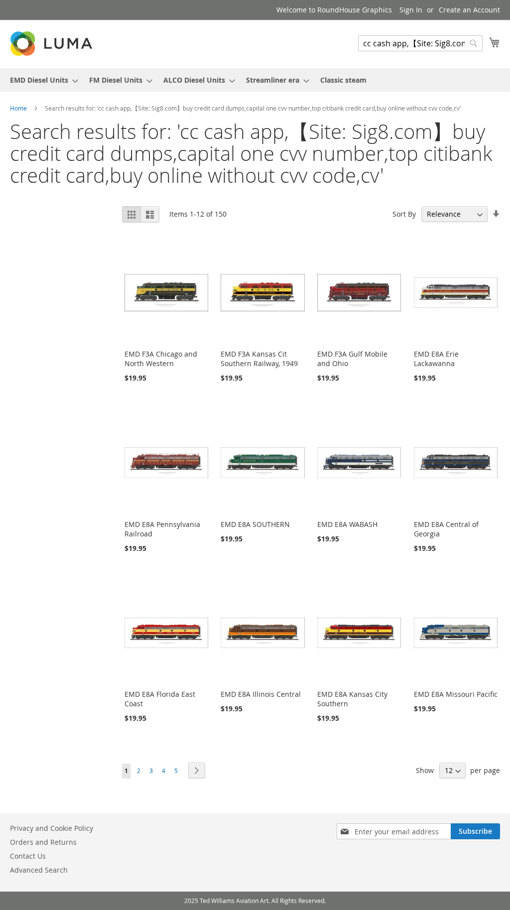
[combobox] (420, 43)
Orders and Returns (43, 842)
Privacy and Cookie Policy (51, 828)
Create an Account (469, 9)
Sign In (410, 9)
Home (19, 108)
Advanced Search (39, 870)
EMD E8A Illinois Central (261, 694)
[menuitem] (41, 80)
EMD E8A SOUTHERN (255, 524)
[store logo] (52, 43)
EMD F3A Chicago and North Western (161, 358)
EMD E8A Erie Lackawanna (436, 358)
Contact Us (28, 856)
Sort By (404, 214)
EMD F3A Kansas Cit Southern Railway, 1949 (259, 358)
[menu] (255, 80)
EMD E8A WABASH (347, 524)
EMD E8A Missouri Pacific (456, 694)
